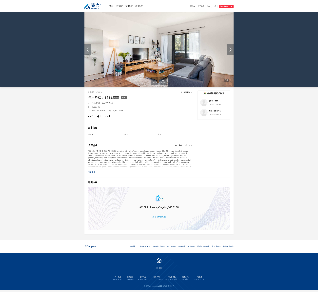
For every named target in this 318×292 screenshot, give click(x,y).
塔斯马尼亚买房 (203, 246)
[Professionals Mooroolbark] (214, 93)
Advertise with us (226, 6)
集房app (192, 6)
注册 (214, 6)
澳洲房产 (133, 246)
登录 (208, 6)
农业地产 (139, 6)
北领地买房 (216, 246)
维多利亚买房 (145, 246)
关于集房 (201, 6)
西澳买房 (181, 246)
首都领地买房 (228, 246)
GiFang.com (153, 286)
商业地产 (129, 6)
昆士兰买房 (171, 246)
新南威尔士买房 (159, 246)
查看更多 (92, 172)
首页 (111, 6)
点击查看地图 (159, 217)
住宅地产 (119, 6)
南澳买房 (191, 246)
